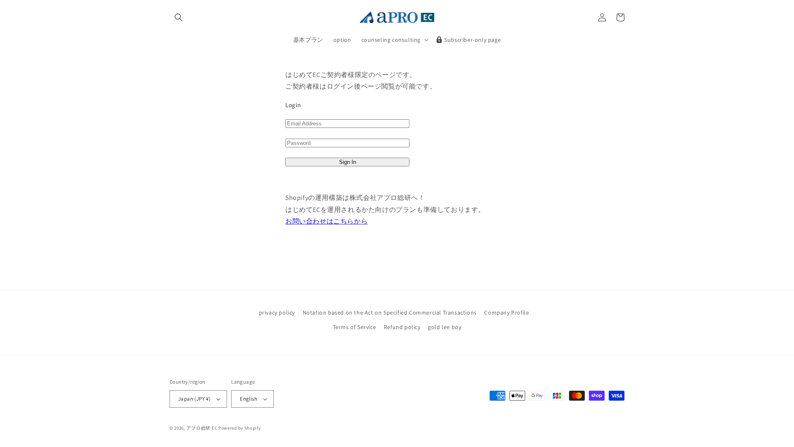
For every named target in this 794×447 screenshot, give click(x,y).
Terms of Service (354, 327)
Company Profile (506, 312)
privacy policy (277, 312)
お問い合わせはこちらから (326, 221)
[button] (179, 17)
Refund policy (402, 327)
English (248, 398)
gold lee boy (444, 327)
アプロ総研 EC (202, 428)
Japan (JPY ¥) (194, 398)
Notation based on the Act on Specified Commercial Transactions (390, 312)
